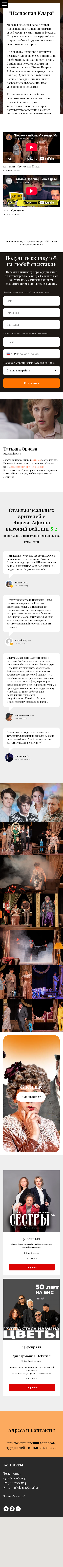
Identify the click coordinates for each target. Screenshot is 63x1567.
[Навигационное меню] (4, 4)
